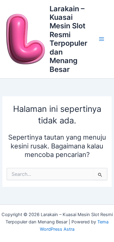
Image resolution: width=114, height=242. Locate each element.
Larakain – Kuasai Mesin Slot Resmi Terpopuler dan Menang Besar (68, 39)
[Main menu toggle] (101, 39)
